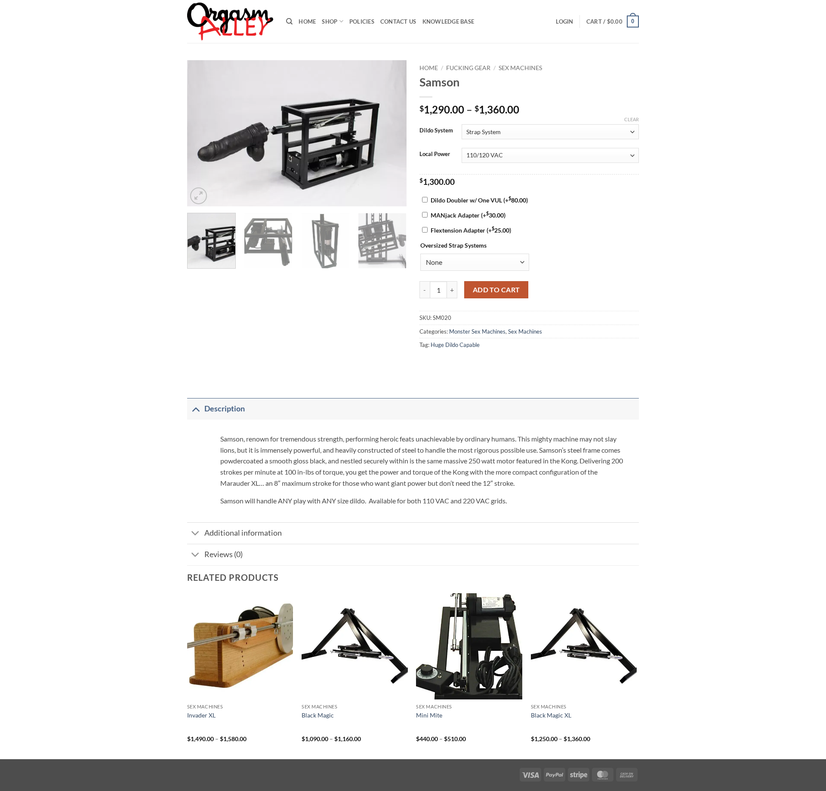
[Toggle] (195, 408)
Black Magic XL (551, 715)
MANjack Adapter (468, 215)
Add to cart (496, 290)
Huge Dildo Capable (455, 344)
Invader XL (201, 715)
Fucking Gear (468, 67)
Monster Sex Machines (477, 331)
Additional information (243, 532)
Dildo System (436, 131)
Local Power (434, 154)
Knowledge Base (448, 21)
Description (224, 408)
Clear (631, 119)
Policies (361, 21)
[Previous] (202, 133)
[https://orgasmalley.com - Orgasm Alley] (230, 21)
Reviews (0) (223, 554)
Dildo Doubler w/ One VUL (479, 200)
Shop (329, 21)
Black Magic (318, 715)
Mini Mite (429, 715)
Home (307, 21)
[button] (564, 21)
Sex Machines (520, 67)
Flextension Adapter (471, 230)
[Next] (391, 133)
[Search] (289, 21)
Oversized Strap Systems (453, 245)
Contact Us (398, 21)
